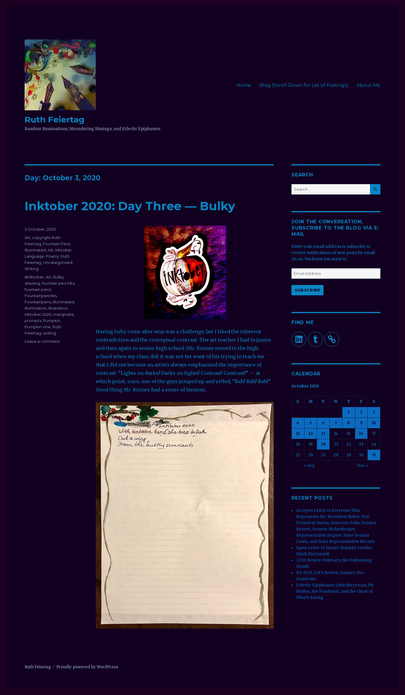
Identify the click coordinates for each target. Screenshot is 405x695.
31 (374, 455)
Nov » (362, 465)
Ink (50, 250)
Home (244, 85)
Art (27, 237)
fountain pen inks (58, 283)
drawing (32, 283)
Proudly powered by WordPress (87, 667)
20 (323, 444)
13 (323, 433)
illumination (36, 308)
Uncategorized (57, 262)
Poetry (52, 256)
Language (34, 256)
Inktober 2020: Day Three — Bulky (130, 206)
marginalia (63, 314)
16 (361, 433)
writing (49, 333)
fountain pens (38, 289)
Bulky (58, 277)
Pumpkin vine (38, 326)
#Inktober (34, 277)
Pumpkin (51, 320)
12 (311, 433)
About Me (368, 85)
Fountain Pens (56, 243)
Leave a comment (42, 341)
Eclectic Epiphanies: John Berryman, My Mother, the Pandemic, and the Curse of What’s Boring (335, 591)
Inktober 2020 (38, 314)
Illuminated (35, 250)
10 (374, 422)
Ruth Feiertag (54, 119)
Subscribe (307, 290)
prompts (33, 320)
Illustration (58, 308)
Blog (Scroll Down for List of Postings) (303, 85)
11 (298, 433)
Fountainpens (38, 301)
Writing (32, 268)
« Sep (309, 465)
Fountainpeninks (41, 295)
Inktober (63, 250)
